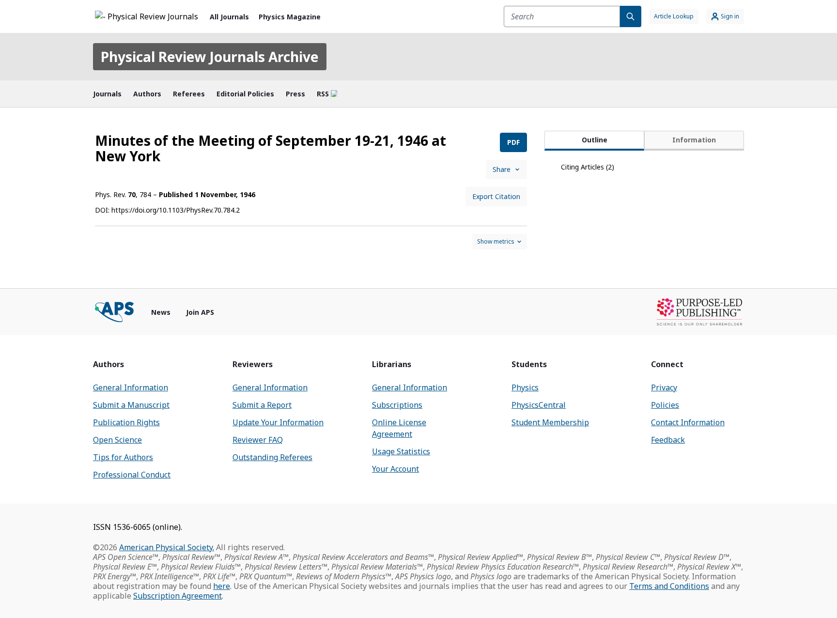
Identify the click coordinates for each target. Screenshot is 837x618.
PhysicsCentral (539, 405)
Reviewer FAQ (257, 439)
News (160, 312)
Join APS (200, 312)
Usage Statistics (401, 451)
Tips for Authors (123, 457)
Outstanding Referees (272, 457)
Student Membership (550, 422)
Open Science (117, 439)
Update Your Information (278, 422)
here (221, 586)
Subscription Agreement (177, 595)
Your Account (395, 469)
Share (502, 169)
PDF (513, 142)
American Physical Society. (166, 547)
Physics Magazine (290, 16)
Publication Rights (126, 422)
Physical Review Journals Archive (210, 56)
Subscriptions (397, 405)
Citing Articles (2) (587, 166)
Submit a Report (262, 405)
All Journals (229, 16)
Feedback (668, 439)
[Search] (630, 16)
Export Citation (496, 196)
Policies (665, 405)
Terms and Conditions (669, 586)
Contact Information (688, 422)
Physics (525, 387)
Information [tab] (694, 139)
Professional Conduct (131, 474)
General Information (130, 387)
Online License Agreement (399, 428)
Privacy (664, 387)
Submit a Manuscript (131, 405)
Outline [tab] (594, 139)
